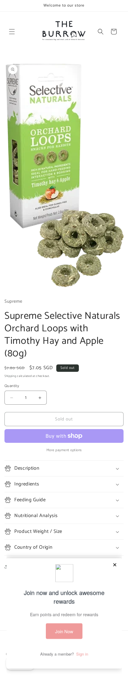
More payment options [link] (64, 450)
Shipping (10, 376)
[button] (11, 31)
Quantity (11, 386)
